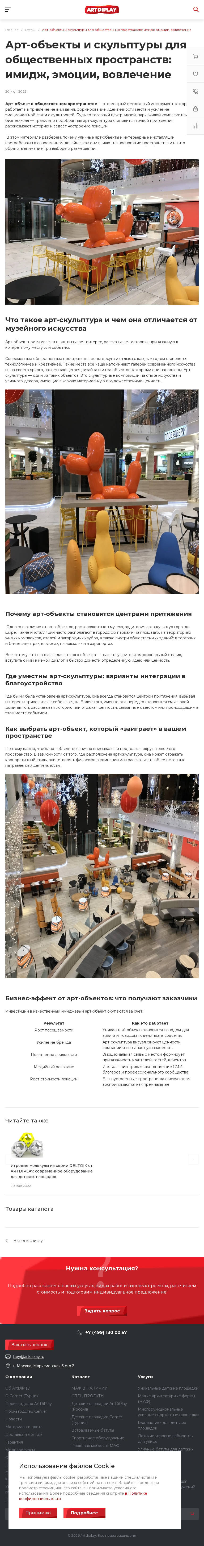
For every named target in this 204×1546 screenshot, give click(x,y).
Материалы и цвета (23, 1426)
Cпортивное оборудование (97, 1438)
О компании (18, 1376)
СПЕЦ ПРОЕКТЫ (87, 1396)
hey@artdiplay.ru (28, 1356)
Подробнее (84, 1512)
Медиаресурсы (20, 1450)
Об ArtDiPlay (17, 1388)
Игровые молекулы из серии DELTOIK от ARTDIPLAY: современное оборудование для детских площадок (52, 1171)
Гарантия (14, 1442)
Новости (13, 1419)
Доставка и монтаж (23, 1434)
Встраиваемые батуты (92, 1430)
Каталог (80, 1376)
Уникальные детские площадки (168, 1388)
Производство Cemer (26, 1411)
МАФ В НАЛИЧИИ (89, 1388)
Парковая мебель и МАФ (95, 1445)
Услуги (145, 1376)
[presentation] (10, 1159)
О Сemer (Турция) (22, 1396)
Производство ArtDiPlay (28, 1403)
